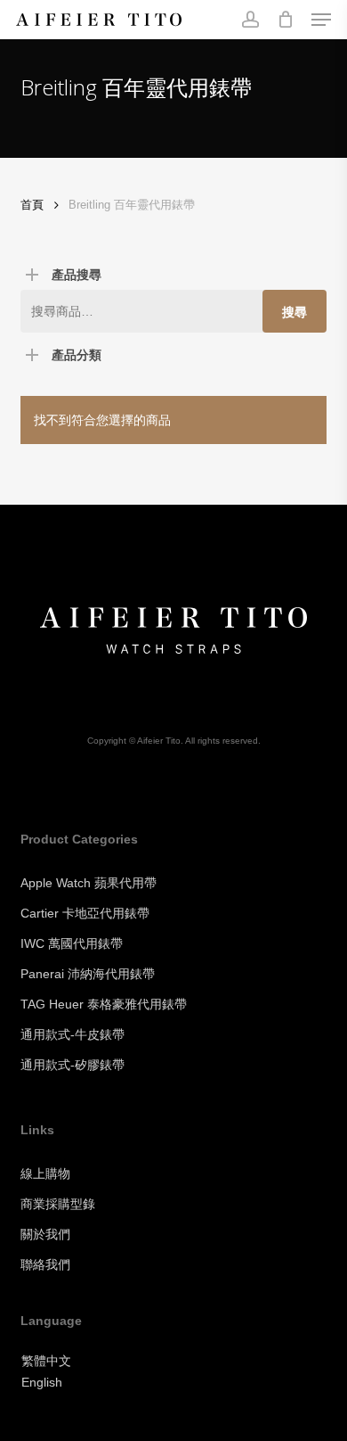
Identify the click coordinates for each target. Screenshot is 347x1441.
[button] (321, 20)
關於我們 (45, 1234)
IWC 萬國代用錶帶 (71, 943)
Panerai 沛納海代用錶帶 (87, 974)
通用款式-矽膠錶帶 (72, 1065)
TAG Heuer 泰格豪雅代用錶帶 (103, 1004)
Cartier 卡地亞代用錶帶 (84, 913)
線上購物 (45, 1173)
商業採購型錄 (57, 1204)
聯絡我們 (45, 1264)
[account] (249, 20)
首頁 (32, 204)
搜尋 (294, 311)
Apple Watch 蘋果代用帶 (88, 883)
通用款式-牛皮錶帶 (72, 1034)
